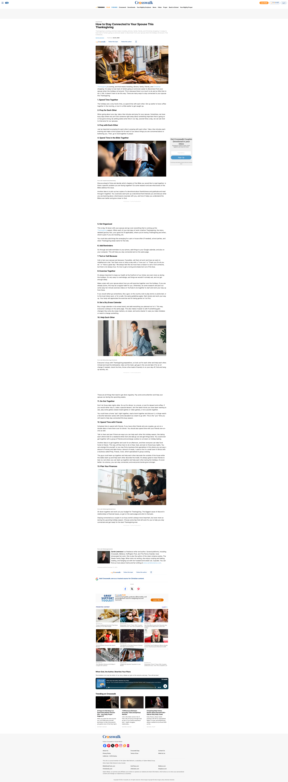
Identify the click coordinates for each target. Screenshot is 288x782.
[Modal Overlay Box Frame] (144, 391)
